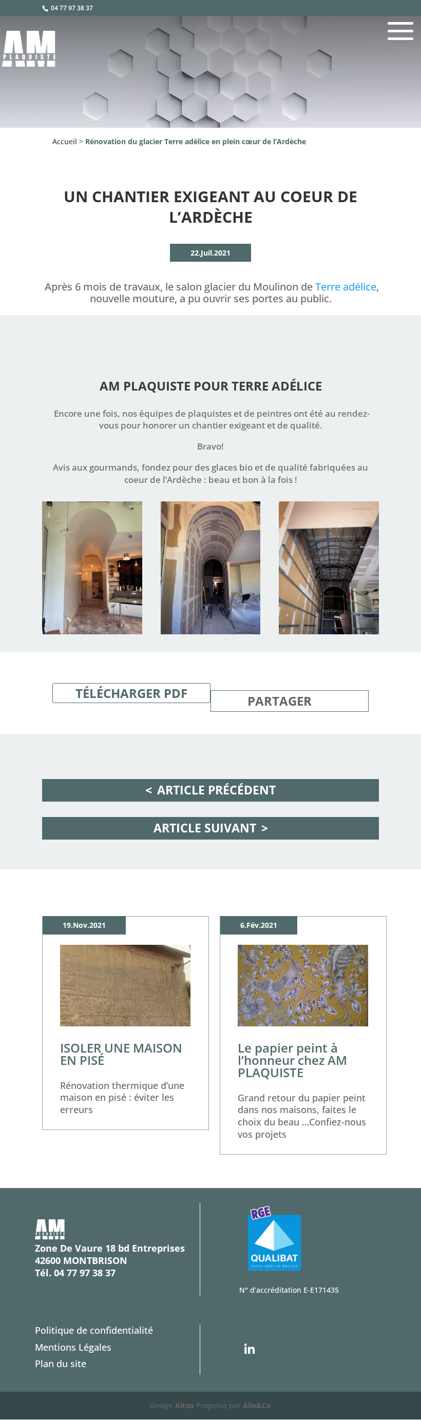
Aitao (184, 1405)
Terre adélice (345, 287)
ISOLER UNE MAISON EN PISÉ (121, 1053)
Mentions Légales (73, 1347)
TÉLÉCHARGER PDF (131, 693)
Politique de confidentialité (94, 1330)
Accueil (64, 141)
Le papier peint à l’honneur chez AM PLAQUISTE (292, 1060)
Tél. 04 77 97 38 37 (75, 1273)
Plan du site (60, 1363)
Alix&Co (257, 1405)
